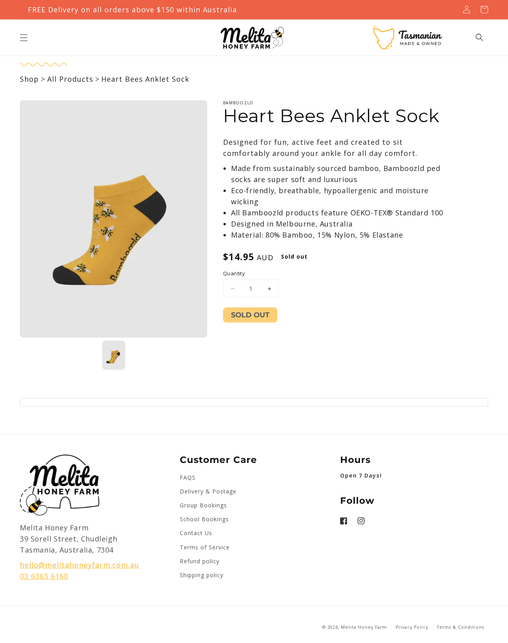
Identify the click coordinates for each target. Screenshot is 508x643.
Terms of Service (205, 547)
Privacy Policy (412, 627)
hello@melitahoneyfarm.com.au (79, 565)
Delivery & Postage (208, 491)
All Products (70, 79)
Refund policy (199, 561)
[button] (24, 37)
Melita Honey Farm (364, 627)
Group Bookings (203, 505)
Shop (29, 79)
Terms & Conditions (460, 627)
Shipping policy (201, 575)
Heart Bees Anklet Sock (145, 79)
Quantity (234, 273)
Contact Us (196, 533)
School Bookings (204, 519)
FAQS (188, 477)
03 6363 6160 (44, 576)
